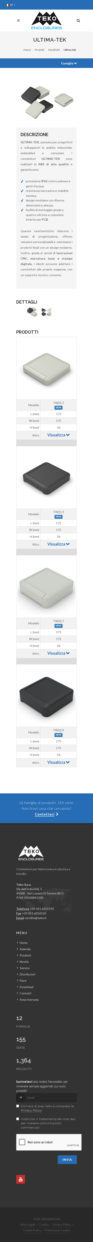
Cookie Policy (32, 1230)
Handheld (54, 49)
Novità (24, 961)
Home (27, 49)
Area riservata (29, 999)
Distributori (27, 974)
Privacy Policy (31, 1110)
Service (25, 968)
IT (11, 5)
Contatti (25, 993)
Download (26, 987)
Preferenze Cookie (57, 1230)
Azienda (25, 949)
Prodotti (39, 49)
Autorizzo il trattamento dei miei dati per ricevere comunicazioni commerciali (48, 1123)
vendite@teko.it (35, 918)
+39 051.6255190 (42, 909)
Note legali (28, 1224)
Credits (44, 1224)
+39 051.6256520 (34, 913)
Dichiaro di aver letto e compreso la (47, 1108)
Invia (67, 1159)
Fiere (23, 980)
